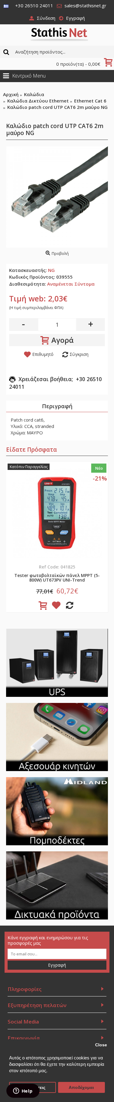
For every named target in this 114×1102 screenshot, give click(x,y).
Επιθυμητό (43, 354)
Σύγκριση (79, 354)
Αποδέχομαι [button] (81, 1087)
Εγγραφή (57, 965)
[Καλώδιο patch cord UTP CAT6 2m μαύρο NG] (57, 197)
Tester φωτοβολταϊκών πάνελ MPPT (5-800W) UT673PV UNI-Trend (57, 577)
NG (51, 270)
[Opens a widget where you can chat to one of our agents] (23, 1091)
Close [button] (101, 1045)
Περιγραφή (57, 406)
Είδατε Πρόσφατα (31, 450)
